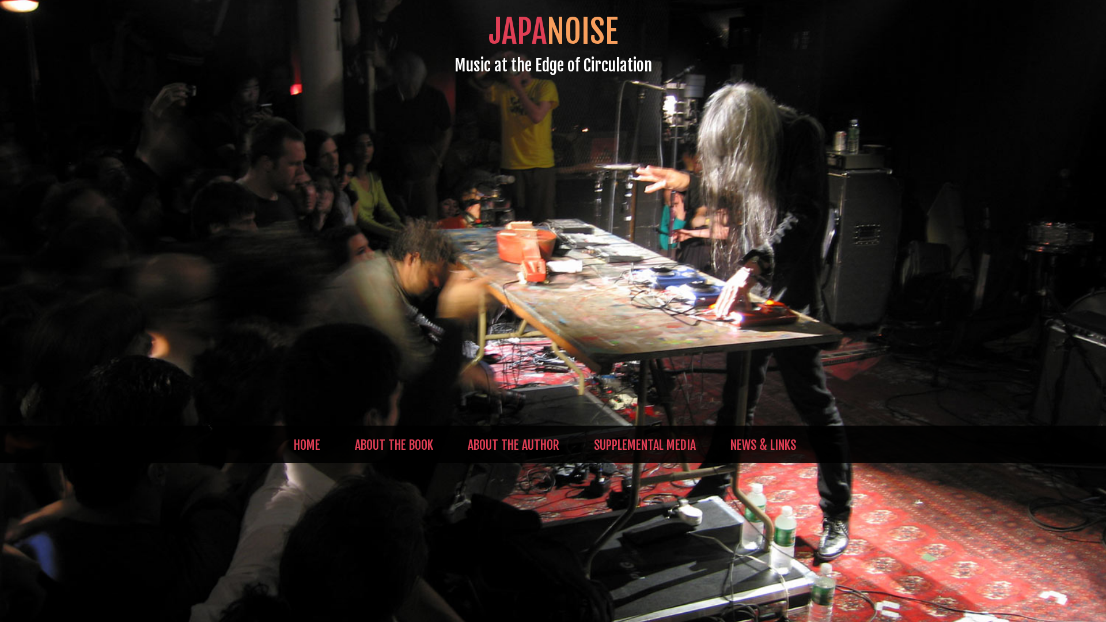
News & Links (763, 445)
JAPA (553, 32)
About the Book (394, 445)
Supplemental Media (645, 445)
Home (307, 445)
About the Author (513, 445)
